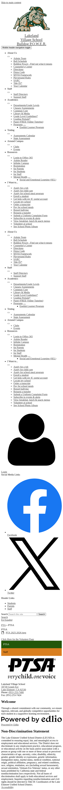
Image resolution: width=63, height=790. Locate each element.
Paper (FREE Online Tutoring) (28, 122)
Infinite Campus (21, 163)
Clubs (16, 146)
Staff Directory (20, 94)
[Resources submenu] (8, 155)
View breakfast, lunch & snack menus (31, 221)
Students (11, 603)
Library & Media (21, 113)
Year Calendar (20, 86)
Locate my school (22, 201)
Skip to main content (11, 2)
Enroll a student (21, 196)
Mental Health (20, 177)
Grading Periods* (21, 119)
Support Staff (19, 97)
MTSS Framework (22, 75)
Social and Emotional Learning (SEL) (38, 179)
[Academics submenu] (8, 103)
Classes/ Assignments (23, 108)
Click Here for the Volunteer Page (17, 639)
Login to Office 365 (23, 157)
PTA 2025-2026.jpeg (16, 632)
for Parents (18, 168)
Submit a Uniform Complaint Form (30, 215)
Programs (18, 124)
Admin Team (19, 58)
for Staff (17, 174)
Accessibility (7, 787)
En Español (6, 620)
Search (4, 614)
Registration (19, 166)
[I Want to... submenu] (8, 186)
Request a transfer (22, 212)
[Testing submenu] (8, 133)
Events (16, 149)
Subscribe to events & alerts (26, 218)
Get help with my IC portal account (30, 199)
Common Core (20, 110)
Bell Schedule (20, 61)
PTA (3, 625)
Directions (18, 69)
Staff (9, 608)
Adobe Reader (20, 160)
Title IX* (17, 83)
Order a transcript (21, 204)
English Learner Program (32, 127)
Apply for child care (23, 190)
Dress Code (19, 72)
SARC (16, 80)
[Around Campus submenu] (8, 144)
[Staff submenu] (8, 92)
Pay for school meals (23, 207)
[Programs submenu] (24, 125)
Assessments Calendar (24, 135)
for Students (19, 171)
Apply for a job (20, 188)
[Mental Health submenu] (29, 177)
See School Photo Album (25, 226)
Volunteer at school (22, 223)
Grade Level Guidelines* (25, 116)
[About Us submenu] (8, 56)
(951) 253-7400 (16, 692)
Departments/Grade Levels (26, 105)
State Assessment (21, 138)
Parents (10, 606)
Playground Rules (22, 77)
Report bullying (21, 210)
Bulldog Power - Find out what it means (32, 64)
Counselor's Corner (22, 66)
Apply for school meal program (28, 193)
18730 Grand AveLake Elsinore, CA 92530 (13, 688)
